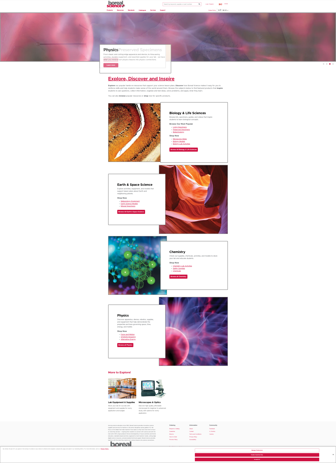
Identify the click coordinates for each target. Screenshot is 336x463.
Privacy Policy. (105, 449)
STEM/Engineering (128, 337)
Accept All (257, 459)
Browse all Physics (125, 345)
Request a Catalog (174, 428)
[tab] (323, 64)
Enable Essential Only (257, 454)
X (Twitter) (212, 431)
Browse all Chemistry (178, 276)
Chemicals (177, 271)
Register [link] (211, 4)
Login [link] (206, 4)
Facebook (212, 428)
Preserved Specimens (181, 130)
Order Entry (212, 10)
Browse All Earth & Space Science (131, 212)
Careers (211, 434)
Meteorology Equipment (130, 201)
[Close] (333, 455)
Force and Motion (128, 334)
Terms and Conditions (195, 434)
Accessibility (192, 439)
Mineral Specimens (128, 206)
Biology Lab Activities (181, 144)
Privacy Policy (193, 437)
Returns (171, 434)
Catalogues (142, 10)
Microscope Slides (180, 139)
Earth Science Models (129, 204)
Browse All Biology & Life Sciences (184, 149)
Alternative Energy (128, 339)
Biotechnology (178, 132)
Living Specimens (180, 127)
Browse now (110, 63)
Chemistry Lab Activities (182, 266)
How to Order (173, 437)
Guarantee (172, 431)
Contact (191, 431)
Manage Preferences (257, 450)
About (191, 428)
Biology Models (179, 141)
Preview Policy (173, 439)
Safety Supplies (179, 268)
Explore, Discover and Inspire (141, 79)
